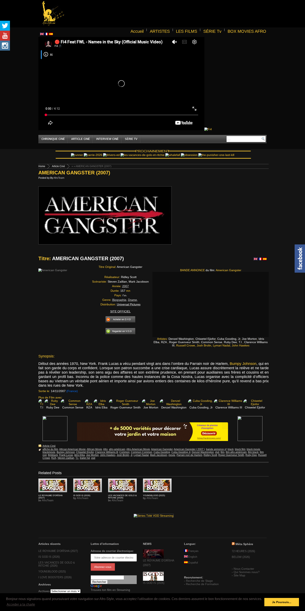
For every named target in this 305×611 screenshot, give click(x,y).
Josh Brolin (123, 455)
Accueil (137, 31)
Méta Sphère (244, 544)
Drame (132, 299)
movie (171, 455)
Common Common (141, 452)
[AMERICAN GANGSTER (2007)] (52, 485)
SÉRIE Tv (212, 31)
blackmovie (49, 452)
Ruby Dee (251, 455)
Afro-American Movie (138, 449)
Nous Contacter (244, 568)
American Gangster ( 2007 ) (189, 449)
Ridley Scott (210, 455)
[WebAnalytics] (192, 571)
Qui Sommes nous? (247, 572)
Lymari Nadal (141, 455)
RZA (53, 458)
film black (253, 452)
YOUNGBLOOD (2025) (154, 495)
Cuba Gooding (162, 452)
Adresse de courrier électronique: (112, 551)
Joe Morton (92, 455)
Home (41, 166)
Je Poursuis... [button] (281, 602)
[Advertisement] (166, 13)
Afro (105, 449)
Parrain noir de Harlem (189, 455)
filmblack (53, 455)
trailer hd (85, 458)
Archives (44, 591)
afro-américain (117, 449)
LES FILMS (186, 31)
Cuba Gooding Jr (180, 452)
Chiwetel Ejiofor (85, 452)
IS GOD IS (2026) (81, 495)
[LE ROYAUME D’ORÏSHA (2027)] (153, 557)
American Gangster (162, 449)
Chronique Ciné (53, 139)
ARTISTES (160, 31)
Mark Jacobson (158, 455)
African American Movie (72, 449)
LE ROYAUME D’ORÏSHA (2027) (58, 551)
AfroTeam (59, 177)
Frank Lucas (66, 455)
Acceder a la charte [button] (21, 604)
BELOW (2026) (241, 557)
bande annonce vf (216, 449)
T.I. (77, 458)
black (231, 449)
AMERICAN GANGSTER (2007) (74, 172)
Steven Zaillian (65, 458)
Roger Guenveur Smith (231, 455)
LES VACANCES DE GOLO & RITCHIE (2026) (122, 496)
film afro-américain (236, 452)
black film (240, 449)
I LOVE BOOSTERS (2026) (55, 577)
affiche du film (50, 449)
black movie (253, 449)
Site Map (239, 575)
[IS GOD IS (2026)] (153, 579)
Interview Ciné (107, 139)
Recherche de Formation (202, 584)
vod (93, 458)
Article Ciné (80, 139)
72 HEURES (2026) (243, 551)
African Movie (94, 449)
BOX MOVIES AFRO (247, 31)
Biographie (119, 299)
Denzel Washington (203, 452)
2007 (125, 286)
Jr (131, 455)
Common (124, 452)
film (222, 452)
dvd (217, 452)
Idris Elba (79, 455)
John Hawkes (107, 455)
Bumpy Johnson (243, 364)
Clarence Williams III (106, 452)
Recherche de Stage (199, 580)
